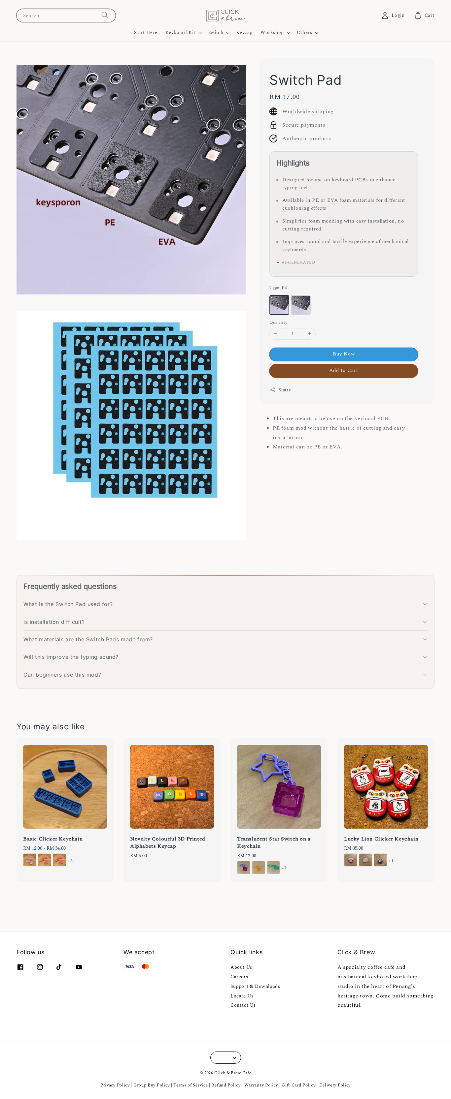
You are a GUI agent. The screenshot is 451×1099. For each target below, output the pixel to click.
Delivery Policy (335, 1085)
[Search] (105, 15)
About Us (241, 967)
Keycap (244, 32)
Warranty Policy (261, 1085)
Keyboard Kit (180, 33)
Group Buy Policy (151, 1085)
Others (304, 33)
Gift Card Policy (299, 1085)
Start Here (145, 32)
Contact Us (243, 1005)
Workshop (272, 33)
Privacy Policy (115, 1085)
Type (278, 287)
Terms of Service (190, 1085)
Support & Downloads (255, 986)
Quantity (278, 323)
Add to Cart (343, 370)
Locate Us (241, 995)
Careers (239, 976)
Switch (216, 33)
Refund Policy (225, 1085)
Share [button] (285, 389)
